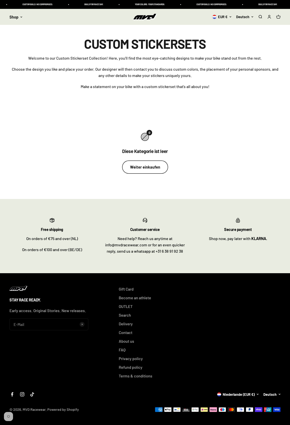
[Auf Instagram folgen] (22, 394)
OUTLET (126, 306)
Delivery (126, 323)
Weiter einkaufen (145, 167)
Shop (13, 17)
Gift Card (126, 289)
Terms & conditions (135, 375)
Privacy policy (131, 358)
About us (126, 341)
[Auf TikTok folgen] (32, 394)
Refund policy (130, 367)
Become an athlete (135, 297)
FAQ (122, 349)
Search (125, 315)
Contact (125, 332)
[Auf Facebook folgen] (12, 394)
